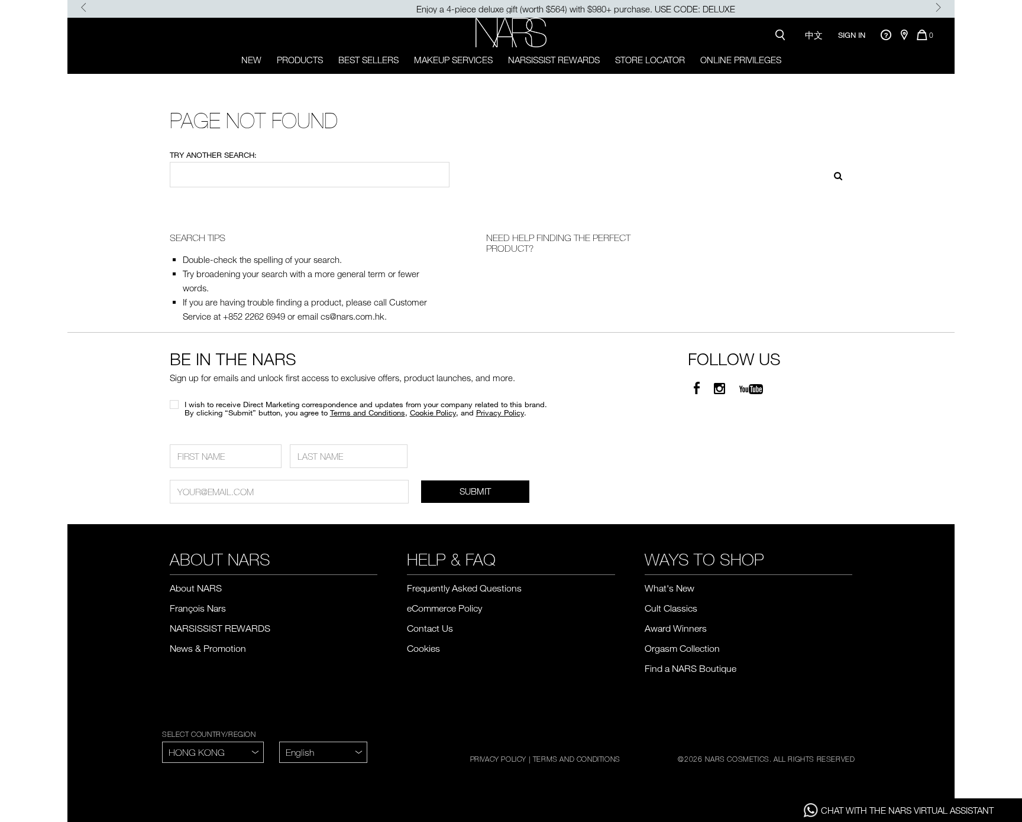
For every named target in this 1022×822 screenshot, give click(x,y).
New (251, 59)
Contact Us (430, 628)
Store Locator (650, 59)
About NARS (196, 588)
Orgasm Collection (682, 648)
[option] (511, 9)
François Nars (198, 608)
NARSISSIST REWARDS (554, 59)
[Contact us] (885, 34)
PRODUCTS (300, 59)
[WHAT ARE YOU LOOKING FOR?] (782, 34)
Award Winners (676, 628)
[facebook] (697, 389)
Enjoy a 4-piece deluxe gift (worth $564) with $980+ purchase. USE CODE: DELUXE (511, 9)
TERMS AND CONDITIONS (576, 758)
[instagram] (719, 389)
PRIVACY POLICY (498, 758)
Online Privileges (740, 59)
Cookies (423, 648)
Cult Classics (671, 608)
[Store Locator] (903, 35)
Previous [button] (83, 7)
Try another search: (213, 155)
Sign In (851, 35)
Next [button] (938, 7)
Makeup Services (453, 59)
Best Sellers (368, 59)
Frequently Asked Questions (464, 588)
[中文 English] (323, 752)
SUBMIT (475, 491)
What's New (669, 588)
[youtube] (751, 389)
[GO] (834, 174)
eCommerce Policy (444, 608)
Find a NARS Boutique (690, 668)
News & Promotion (208, 648)
